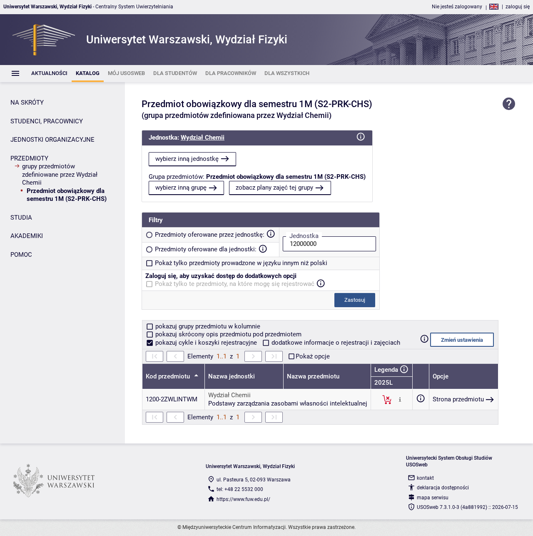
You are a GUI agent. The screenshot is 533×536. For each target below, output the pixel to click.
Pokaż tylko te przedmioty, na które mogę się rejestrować (234, 284)
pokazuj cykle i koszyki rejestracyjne (206, 342)
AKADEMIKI (26, 236)
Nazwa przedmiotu (313, 376)
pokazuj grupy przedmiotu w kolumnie (207, 326)
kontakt (425, 478)
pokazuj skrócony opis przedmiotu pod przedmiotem (227, 334)
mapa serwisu (432, 498)
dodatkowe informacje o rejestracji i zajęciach (335, 342)
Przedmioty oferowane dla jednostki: (205, 249)
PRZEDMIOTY (29, 158)
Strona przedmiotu (458, 399)
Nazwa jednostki (231, 376)
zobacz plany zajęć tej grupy (274, 187)
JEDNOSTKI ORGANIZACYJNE (52, 139)
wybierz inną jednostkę (187, 159)
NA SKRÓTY (27, 102)
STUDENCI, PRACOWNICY (46, 121)
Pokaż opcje (313, 356)
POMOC (21, 254)
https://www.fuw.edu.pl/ (243, 499)
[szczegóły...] (400, 399)
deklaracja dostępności (443, 488)
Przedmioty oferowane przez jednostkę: (209, 234)
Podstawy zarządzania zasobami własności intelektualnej (287, 403)
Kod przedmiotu (169, 376)
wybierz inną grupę (181, 187)
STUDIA (21, 217)
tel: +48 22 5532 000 (240, 489)
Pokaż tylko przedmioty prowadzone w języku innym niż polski (241, 263)
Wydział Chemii (202, 137)
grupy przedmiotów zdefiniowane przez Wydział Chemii (59, 174)
